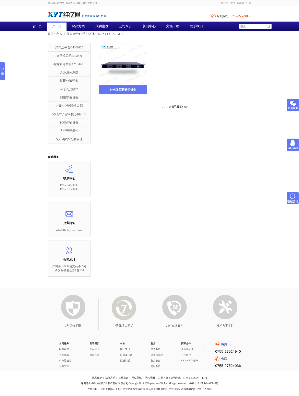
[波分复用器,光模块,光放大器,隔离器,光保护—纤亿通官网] (92, 14)
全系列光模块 (69, 89)
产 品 (56, 26)
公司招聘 (94, 354)
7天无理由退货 (124, 325)
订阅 (204, 377)
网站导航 (137, 377)
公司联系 (94, 349)
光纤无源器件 (69, 130)
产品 (59, 33)
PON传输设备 (69, 122)
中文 (232, 2)
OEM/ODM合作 (189, 360)
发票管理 (64, 366)
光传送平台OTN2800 (69, 47)
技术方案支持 (225, 325)
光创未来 (105, 389)
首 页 (37, 26)
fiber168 (115, 389)
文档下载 (172, 26)
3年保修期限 (73, 325)
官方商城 (64, 354)
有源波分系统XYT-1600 (69, 64)
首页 (50, 33)
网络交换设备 (69, 97)
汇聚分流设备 (72, 33)
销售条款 (155, 349)
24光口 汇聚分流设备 (123, 89)
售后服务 (155, 360)
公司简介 (125, 26)
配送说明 (125, 360)
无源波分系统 (69, 72)
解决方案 (78, 26)
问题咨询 (64, 349)
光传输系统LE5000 (69, 55)
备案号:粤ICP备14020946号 (203, 383)
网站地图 (150, 377)
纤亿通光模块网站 (155, 389)
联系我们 (196, 26)
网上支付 (125, 349)
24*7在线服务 (174, 325)
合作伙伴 (186, 354)
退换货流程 (157, 354)
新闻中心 (149, 26)
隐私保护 (97, 377)
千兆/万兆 (88, 33)
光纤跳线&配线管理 (69, 139)
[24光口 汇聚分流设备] (123, 64)
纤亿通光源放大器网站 (132, 389)
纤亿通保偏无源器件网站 (179, 389)
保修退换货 (65, 360)
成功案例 (101, 26)
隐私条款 (155, 366)
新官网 (224, 2)
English (240, 2)
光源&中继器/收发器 (69, 105)
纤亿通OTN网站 (203, 389)
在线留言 (123, 377)
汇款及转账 (126, 354)
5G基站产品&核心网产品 (69, 114)
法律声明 (110, 377)
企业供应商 (187, 349)
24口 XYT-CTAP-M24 (109, 33)
